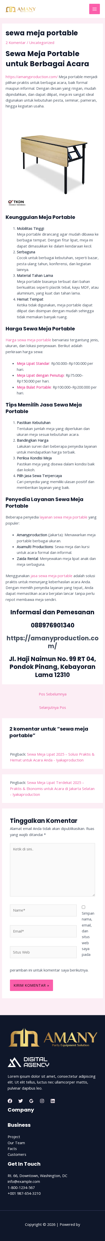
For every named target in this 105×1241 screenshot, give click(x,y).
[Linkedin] (52, 1101)
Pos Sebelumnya (53, 693)
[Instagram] (42, 1101)
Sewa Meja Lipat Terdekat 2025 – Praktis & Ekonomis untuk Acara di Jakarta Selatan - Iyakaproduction (52, 788)
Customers (17, 1154)
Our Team (16, 1142)
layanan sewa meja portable (63, 517)
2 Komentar (16, 42)
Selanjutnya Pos (52, 707)
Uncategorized (41, 42)
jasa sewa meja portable (51, 575)
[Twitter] (20, 1101)
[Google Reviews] (31, 1101)
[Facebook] (10, 1101)
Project (14, 1136)
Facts (12, 1148)
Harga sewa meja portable (28, 339)
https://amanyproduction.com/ (32, 76)
